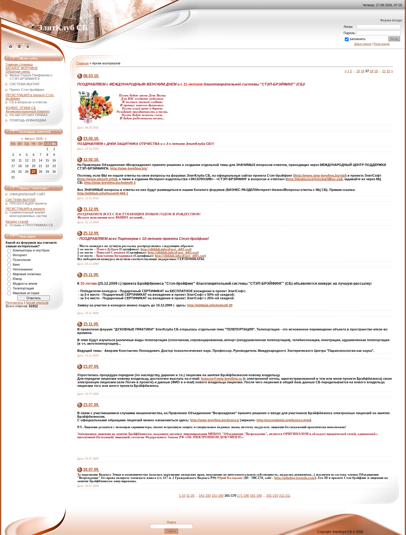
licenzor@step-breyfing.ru (221, 378)
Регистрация (382, 43)
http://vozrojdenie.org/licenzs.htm (283, 420)
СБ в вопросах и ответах (28, 102)
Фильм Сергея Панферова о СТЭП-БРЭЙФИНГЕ (31, 76)
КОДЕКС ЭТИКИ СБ (21, 108)
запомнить (358, 39)
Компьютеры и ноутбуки (31, 250)
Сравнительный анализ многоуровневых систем (28, 214)
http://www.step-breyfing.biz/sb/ (320, 175)
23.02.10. (91, 138)
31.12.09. (91, 209)
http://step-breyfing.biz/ (128, 168)
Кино (16, 264)
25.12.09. (91, 233)
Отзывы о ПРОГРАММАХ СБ (31, 225)
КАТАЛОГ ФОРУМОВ (21, 68)
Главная (82, 63)
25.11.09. (91, 275)
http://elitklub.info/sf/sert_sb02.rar (172, 252)
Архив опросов (37, 302)
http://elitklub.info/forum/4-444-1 (102, 193)
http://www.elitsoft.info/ (97, 179)
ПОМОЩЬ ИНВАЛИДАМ (28, 120)
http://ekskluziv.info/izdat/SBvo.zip (314, 179)
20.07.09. (91, 469)
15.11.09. (91, 324)
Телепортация (23, 288)
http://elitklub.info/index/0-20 (209, 305)
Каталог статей (17, 221)
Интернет (20, 255)
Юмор (17, 279)
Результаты (14, 302)
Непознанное (23, 269)
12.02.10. (91, 159)
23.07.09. (91, 366)
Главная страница (19, 64)
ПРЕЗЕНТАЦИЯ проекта (28, 203)
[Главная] (10, 48)
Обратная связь (18, 71)
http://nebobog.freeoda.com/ (294, 477)
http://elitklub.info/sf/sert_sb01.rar (165, 249)
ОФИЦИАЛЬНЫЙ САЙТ (27, 194)
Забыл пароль (363, 43)
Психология (22, 260)
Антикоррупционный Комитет (28, 111)
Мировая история (26, 293)
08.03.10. (91, 76)
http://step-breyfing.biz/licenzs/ (214, 420)
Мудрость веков (25, 283)
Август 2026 (34, 138)
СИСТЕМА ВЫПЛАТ (25, 84)
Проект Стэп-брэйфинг (27, 89)
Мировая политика (27, 274)
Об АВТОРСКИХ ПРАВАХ (29, 115)
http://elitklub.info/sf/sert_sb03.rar (179, 255)
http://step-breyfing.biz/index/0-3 (110, 182)
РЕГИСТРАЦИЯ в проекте (25, 208)
